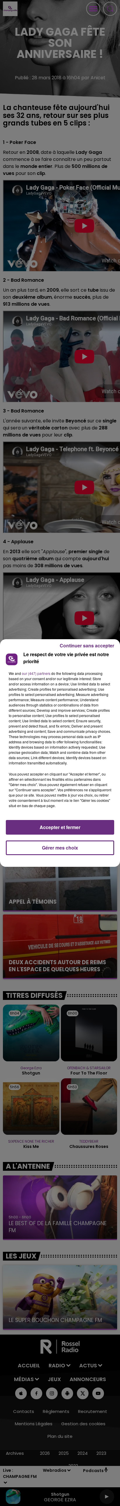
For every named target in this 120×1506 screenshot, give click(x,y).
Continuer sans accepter (87, 645)
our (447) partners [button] (36, 673)
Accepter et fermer (60, 827)
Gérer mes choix (60, 847)
